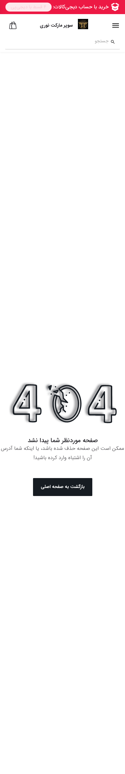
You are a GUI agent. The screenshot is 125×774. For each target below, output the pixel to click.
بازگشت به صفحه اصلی (63, 486)
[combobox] (57, 42)
